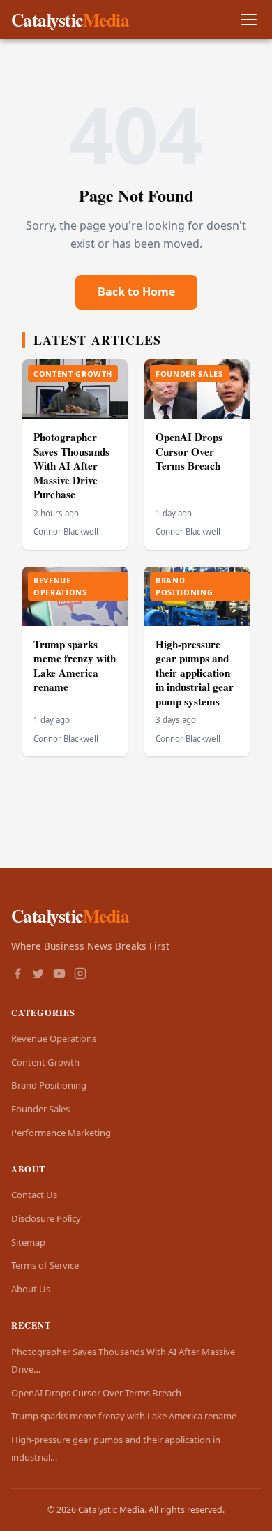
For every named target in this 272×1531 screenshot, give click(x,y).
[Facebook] (17, 975)
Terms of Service (45, 1265)
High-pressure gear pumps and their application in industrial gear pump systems (195, 672)
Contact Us (34, 1194)
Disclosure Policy (46, 1218)
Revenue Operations (53, 1038)
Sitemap (28, 1242)
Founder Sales (40, 1109)
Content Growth (45, 1062)
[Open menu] (248, 20)
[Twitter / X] (38, 975)
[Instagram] (80, 975)
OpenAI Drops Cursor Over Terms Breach (189, 451)
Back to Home (136, 291)
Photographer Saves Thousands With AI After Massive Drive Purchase (71, 465)
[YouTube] (59, 975)
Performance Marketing (61, 1132)
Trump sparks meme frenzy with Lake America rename (74, 665)
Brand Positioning (48, 1085)
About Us (30, 1289)
